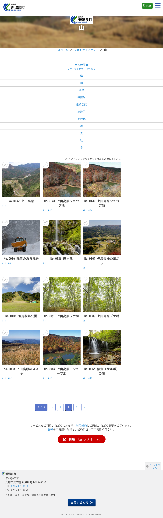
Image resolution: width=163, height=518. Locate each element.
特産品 (82, 97)
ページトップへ (154, 466)
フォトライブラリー (86, 49)
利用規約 (81, 425)
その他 (82, 119)
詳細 (50, 429)
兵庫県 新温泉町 (14, 7)
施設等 (82, 111)
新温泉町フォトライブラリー (81, 20)
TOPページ (62, 49)
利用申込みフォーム (83, 439)
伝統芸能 (81, 104)
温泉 (81, 90)
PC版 (148, 6)
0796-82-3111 (19, 486)
